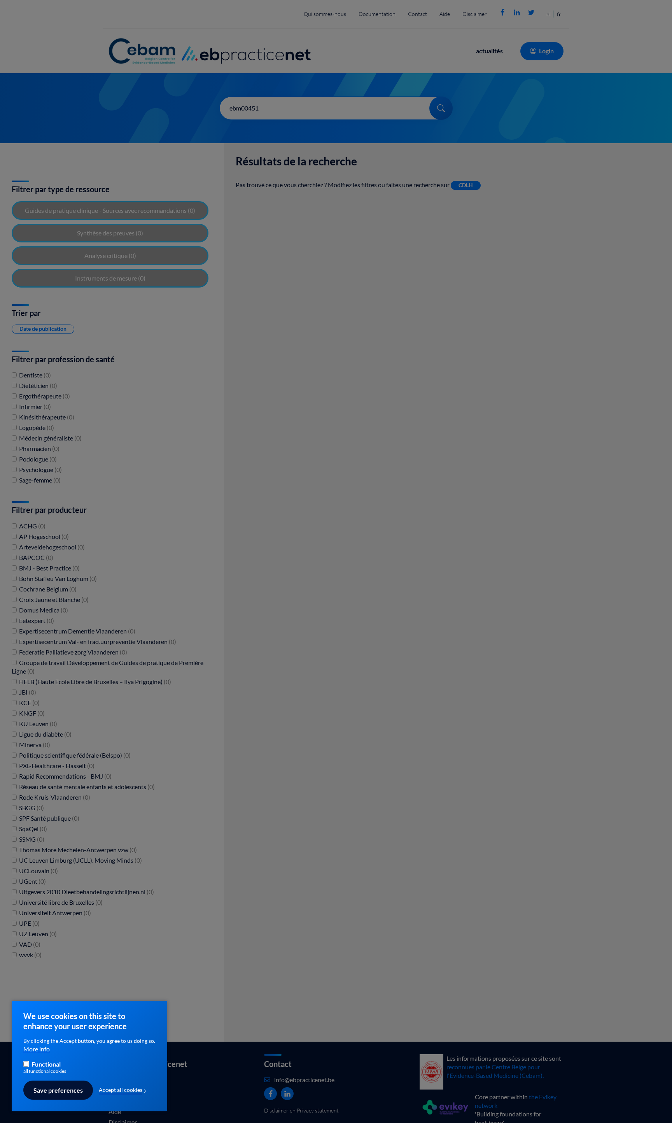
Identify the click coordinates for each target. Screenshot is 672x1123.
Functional (46, 1064)
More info (36, 1049)
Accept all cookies (120, 1090)
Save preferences (58, 1090)
